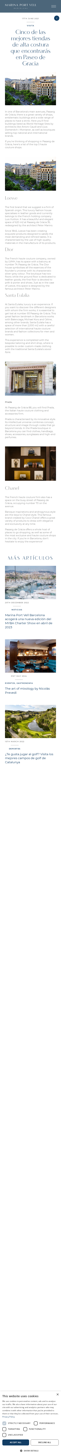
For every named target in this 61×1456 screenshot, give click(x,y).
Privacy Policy (8, 1416)
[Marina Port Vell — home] (20, 6)
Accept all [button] (16, 1442)
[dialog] (30, 1423)
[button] (53, 6)
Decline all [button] (44, 1442)
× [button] (57, 1394)
